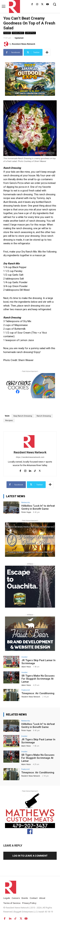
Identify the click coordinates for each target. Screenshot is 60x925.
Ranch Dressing (44, 416)
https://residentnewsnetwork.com (30, 457)
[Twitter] (42, 4)
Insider (25, 657)
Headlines (17, 33)
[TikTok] (35, 470)
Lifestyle (30, 33)
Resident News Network (23, 44)
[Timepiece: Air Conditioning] (11, 695)
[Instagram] (37, 4)
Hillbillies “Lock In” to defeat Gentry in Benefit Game (38, 507)
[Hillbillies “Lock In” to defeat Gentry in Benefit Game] (11, 507)
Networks (25, 502)
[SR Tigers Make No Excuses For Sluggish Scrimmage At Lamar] (11, 677)
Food (7, 33)
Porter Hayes (26, 512)
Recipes (9, 420)
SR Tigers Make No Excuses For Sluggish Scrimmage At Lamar (38, 678)
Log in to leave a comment (30, 855)
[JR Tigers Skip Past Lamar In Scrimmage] (11, 662)
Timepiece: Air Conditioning (38, 693)
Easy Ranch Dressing (23, 416)
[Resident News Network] (13, 6)
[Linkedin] (30, 470)
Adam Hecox (26, 666)
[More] (47, 52)
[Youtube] (47, 4)
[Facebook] (32, 4)
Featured (26, 690)
